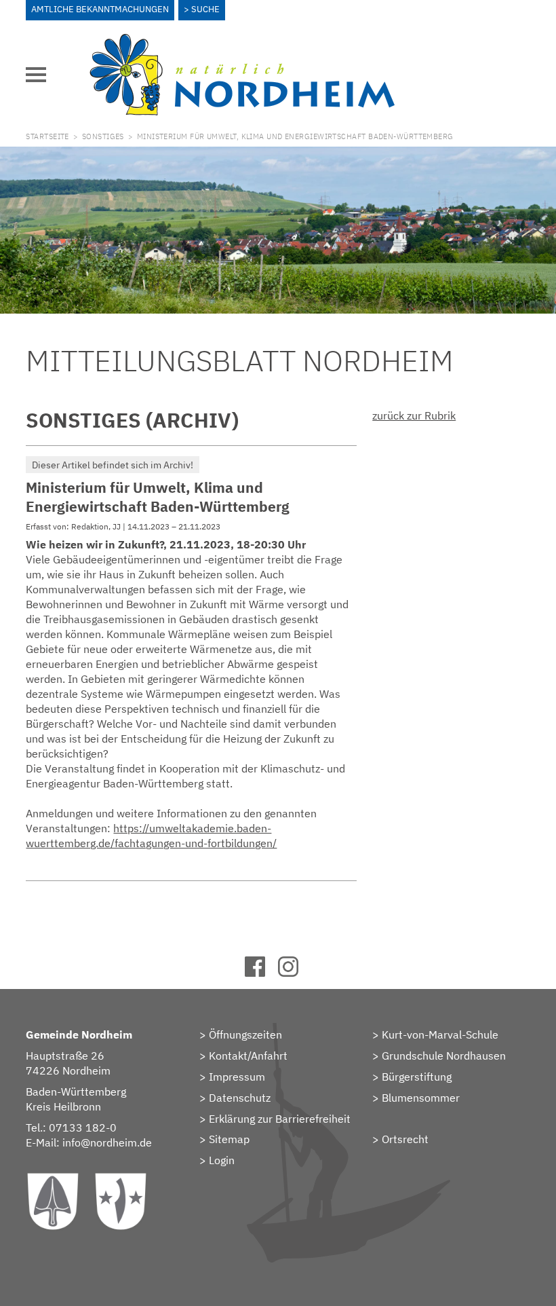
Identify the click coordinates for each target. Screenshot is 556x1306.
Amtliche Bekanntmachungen (100, 9)
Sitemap (229, 1139)
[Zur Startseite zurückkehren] (242, 41)
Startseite (47, 136)
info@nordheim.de (107, 1142)
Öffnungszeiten (245, 1034)
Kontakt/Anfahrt (248, 1055)
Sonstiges (103, 136)
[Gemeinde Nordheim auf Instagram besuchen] (294, 973)
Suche (205, 9)
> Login (217, 1160)
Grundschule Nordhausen (444, 1055)
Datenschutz (240, 1097)
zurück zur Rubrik (414, 415)
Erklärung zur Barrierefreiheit (280, 1118)
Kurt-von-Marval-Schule (440, 1034)
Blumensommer (421, 1097)
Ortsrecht (405, 1139)
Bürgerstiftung (417, 1076)
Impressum (237, 1076)
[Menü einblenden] (36, 74)
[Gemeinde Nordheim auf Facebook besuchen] (261, 973)
